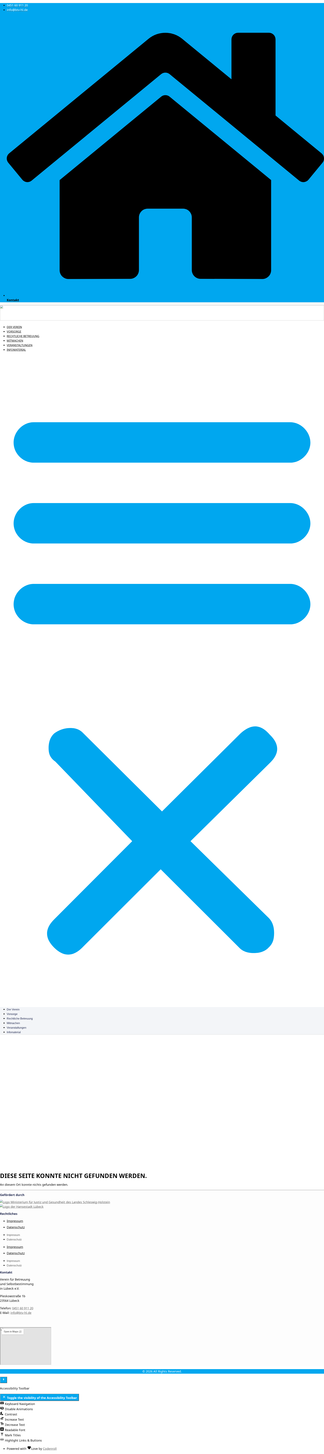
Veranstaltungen (19, 345)
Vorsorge (14, 331)
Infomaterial (16, 350)
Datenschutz (16, 1227)
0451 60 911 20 (22, 1308)
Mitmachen (15, 341)
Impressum (15, 1221)
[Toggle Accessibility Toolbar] (3, 1380)
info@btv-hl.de (20, 1313)
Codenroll (50, 1449)
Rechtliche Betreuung (23, 336)
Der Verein (14, 327)
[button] (162, 679)
